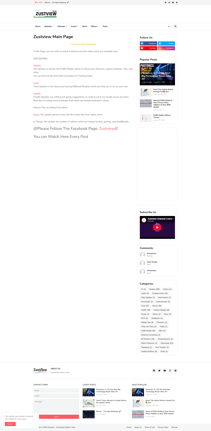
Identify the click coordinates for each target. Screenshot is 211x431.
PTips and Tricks (148, 326)
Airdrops (61, 26)
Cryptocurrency (159, 293)
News (84, 26)
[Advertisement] (133, 13)
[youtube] (173, 2)
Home (38, 26)
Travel (164, 351)
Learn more (22, 419)
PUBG (163, 326)
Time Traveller (162, 347)
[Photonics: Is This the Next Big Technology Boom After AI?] (89, 392)
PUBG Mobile (148, 331)
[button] (169, 26)
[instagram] (170, 370)
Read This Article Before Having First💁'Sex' (163, 90)
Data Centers (164, 297)
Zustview (107, 128)
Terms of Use (150, 427)
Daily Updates (148, 297)
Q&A (162, 331)
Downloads (147, 301)
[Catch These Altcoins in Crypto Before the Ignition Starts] (89, 403)
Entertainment (163, 301)
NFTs (144, 318)
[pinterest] (177, 2)
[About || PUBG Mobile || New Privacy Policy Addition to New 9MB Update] (146, 103)
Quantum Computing (150, 335)
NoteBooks (157, 318)
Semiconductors (165, 339)
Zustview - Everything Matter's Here (61, 427)
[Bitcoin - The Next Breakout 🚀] (89, 414)
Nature (156, 314)
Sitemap (174, 427)
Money (145, 314)
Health (36, 93)
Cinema (167, 289)
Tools (105, 26)
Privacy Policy (163, 427)
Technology (167, 343)
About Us (138, 427)
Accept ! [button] (10, 424)
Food (35, 82)
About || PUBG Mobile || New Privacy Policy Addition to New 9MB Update (162, 103)
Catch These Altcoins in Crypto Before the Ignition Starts (111, 401)
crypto (145, 293)
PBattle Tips (147, 322)
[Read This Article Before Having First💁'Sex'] (146, 92)
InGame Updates (161, 310)
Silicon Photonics (149, 343)
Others (94, 26)
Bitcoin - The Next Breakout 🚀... (57, 2)
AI (143, 289)
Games (36, 65)
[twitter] (169, 2)
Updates (48, 26)
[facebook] (165, 2)
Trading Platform (149, 351)
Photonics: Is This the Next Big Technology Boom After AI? (108, 390)
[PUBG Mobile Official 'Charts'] (146, 118)
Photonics (162, 322)
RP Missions (147, 339)
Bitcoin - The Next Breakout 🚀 (108, 411)
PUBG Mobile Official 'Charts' (161, 116)
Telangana (146, 347)
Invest (73, 26)
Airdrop (154, 289)
